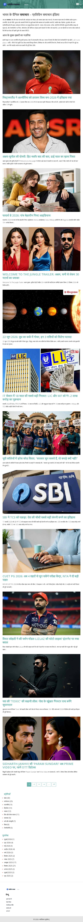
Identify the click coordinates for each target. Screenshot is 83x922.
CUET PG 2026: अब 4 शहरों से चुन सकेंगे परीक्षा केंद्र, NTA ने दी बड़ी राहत (41, 578)
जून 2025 (8, 876)
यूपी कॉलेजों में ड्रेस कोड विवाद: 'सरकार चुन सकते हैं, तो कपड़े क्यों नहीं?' (40, 458)
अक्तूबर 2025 (10, 862)
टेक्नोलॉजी (8, 828)
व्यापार (7, 811)
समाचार (7, 818)
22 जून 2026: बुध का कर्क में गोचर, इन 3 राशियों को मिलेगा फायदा (37, 337)
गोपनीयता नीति (9, 905)
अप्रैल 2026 (9, 849)
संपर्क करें (8, 908)
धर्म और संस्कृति (10, 821)
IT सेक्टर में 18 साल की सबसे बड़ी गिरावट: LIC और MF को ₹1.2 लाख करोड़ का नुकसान (40, 397)
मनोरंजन (8, 801)
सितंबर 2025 (10, 866)
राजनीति (8, 805)
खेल (7, 798)
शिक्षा (6, 824)
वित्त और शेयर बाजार (11, 814)
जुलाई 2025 (9, 872)
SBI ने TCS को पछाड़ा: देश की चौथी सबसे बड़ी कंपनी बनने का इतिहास (39, 517)
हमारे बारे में (9, 899)
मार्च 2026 (8, 852)
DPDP (8, 911)
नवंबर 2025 (9, 859)
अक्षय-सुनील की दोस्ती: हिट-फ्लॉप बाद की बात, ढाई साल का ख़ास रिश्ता (39, 156)
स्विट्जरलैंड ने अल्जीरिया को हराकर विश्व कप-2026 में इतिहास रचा (37, 97)
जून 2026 (8, 843)
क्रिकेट (8, 808)
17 (54, 784)
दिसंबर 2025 (9, 856)
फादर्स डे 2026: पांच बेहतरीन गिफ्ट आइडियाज (26, 215)
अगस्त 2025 (9, 869)
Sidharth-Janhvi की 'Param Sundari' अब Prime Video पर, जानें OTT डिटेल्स (38, 765)
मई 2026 (8, 846)
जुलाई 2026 (9, 839)
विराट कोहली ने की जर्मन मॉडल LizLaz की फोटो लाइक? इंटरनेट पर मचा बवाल (41, 640)
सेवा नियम (8, 902)
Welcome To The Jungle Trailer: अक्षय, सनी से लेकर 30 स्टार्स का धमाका (41, 276)
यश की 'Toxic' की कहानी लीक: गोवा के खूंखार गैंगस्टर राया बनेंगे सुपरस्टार (37, 703)
